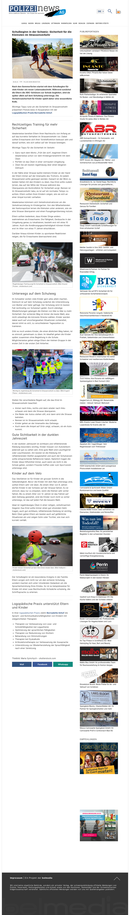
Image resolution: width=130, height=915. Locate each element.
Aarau (24, 23)
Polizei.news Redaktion (31, 82)
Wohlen (81, 23)
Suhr (75, 23)
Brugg (37, 23)
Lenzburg (46, 23)
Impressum (16, 878)
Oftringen (55, 23)
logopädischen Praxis (29, 613)
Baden (31, 23)
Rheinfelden (66, 23)
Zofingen (90, 23)
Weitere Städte (102, 23)
